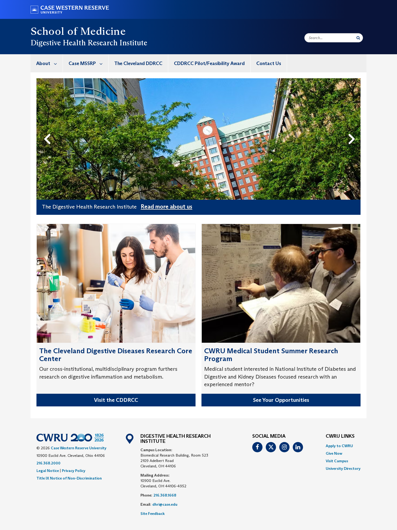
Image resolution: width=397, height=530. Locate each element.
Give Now (334, 453)
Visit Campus (337, 460)
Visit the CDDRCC (116, 400)
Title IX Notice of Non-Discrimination (69, 478)
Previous (48, 130)
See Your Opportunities (281, 400)
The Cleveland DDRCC (138, 63)
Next (353, 130)
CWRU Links (340, 436)
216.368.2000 (48, 463)
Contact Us (268, 63)
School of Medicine (78, 31)
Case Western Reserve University (78, 448)
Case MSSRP (82, 63)
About (43, 63)
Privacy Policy (73, 470)
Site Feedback (152, 513)
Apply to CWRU (339, 445)
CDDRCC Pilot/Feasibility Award (209, 63)
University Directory (343, 468)
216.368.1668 (164, 495)
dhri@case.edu (164, 504)
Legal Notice (47, 470)
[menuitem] (47, 63)
